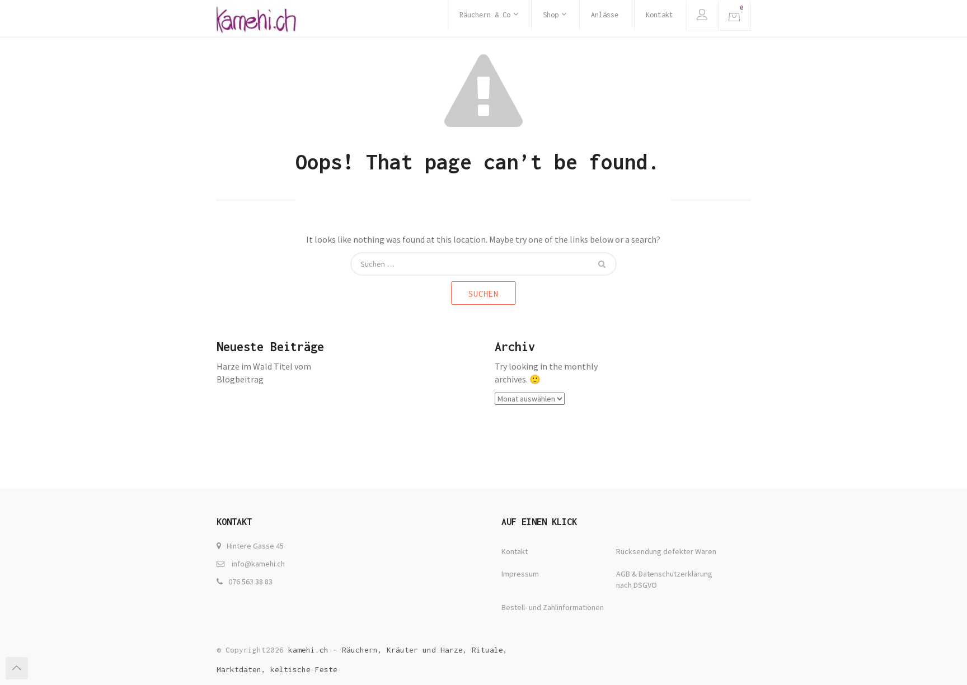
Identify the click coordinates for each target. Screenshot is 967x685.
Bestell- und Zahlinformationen (552, 607)
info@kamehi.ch (258, 564)
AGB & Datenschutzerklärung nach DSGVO (664, 579)
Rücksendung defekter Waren (666, 551)
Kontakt (659, 15)
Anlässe (604, 15)
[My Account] (702, 16)
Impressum (520, 574)
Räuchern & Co (484, 15)
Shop (550, 15)
